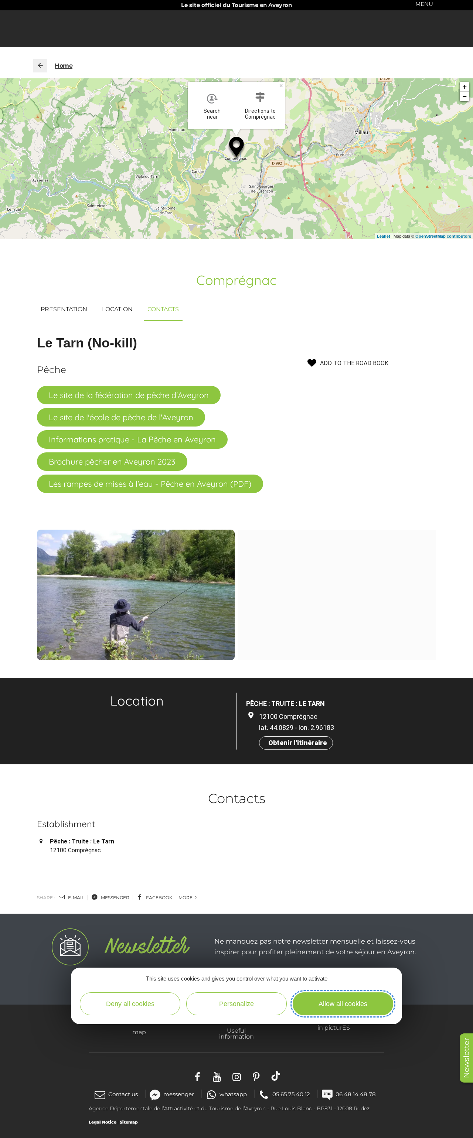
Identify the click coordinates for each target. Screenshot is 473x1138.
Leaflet (383, 236)
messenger (114, 897)
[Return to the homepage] (40, 65)
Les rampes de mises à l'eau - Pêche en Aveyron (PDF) (150, 484)
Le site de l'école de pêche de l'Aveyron (121, 417)
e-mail (75, 897)
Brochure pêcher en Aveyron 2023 (112, 461)
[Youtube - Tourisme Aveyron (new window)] (217, 1076)
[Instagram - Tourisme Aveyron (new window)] (237, 1076)
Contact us (123, 1094)
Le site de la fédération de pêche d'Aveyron (129, 395)
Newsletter (466, 1058)
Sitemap (129, 1122)
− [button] (465, 96)
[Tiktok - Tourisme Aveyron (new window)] (276, 1076)
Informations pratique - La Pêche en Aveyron (132, 439)
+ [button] (465, 87)
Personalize (236, 1004)
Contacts (163, 309)
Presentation (64, 309)
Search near (212, 114)
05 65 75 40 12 (291, 1094)
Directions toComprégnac (260, 114)
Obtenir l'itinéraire (297, 743)
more (186, 897)
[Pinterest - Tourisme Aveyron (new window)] (256, 1076)
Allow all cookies (343, 1004)
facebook (159, 897)
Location (117, 309)
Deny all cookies (130, 1004)
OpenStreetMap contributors (443, 236)
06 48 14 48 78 (356, 1094)
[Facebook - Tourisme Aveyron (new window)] (197, 1076)
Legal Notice (102, 1122)
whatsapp (233, 1094)
